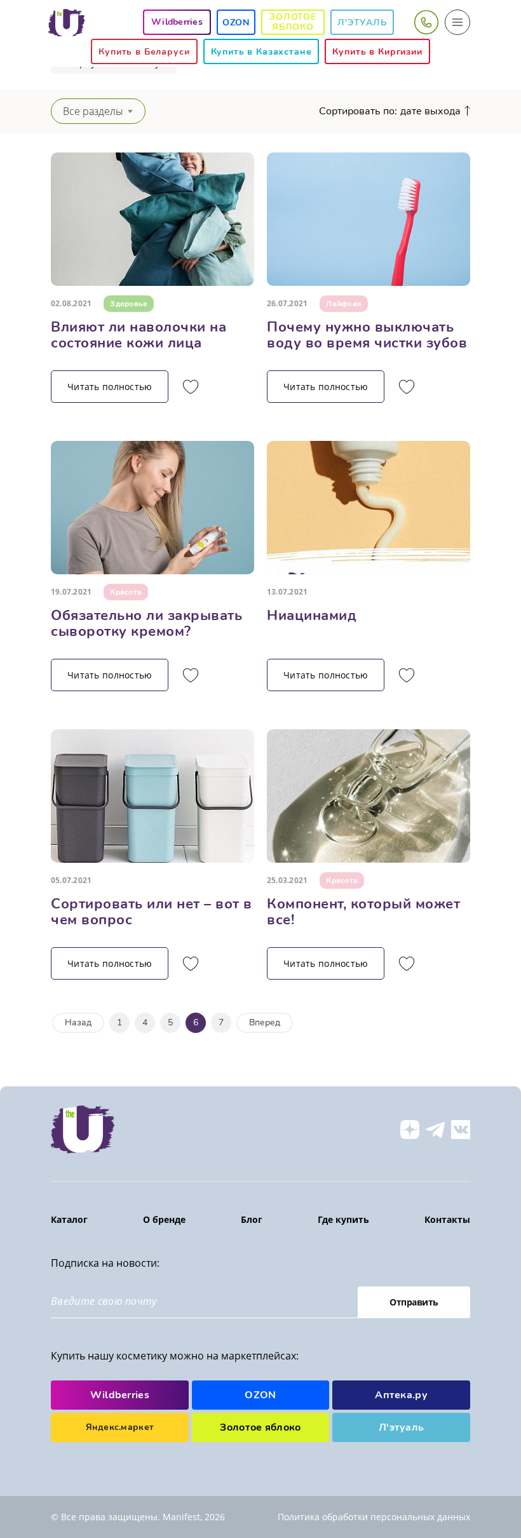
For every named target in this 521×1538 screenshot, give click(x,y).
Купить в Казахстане (261, 52)
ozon (236, 23)
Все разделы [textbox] (93, 111)
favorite (190, 387)
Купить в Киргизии (377, 52)
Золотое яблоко (292, 22)
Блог (251, 1219)
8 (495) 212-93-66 (425, 22)
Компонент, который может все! (363, 911)
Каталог (69, 1219)
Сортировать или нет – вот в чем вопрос (151, 911)
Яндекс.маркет (120, 1427)
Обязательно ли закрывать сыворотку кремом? (146, 623)
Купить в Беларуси (143, 52)
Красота (126, 592)
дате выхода (430, 111)
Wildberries (120, 1395)
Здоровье (128, 304)
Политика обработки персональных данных (374, 1517)
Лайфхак (344, 304)
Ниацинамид (311, 615)
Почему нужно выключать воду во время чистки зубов (367, 335)
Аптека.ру (401, 1395)
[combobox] (98, 111)
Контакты (447, 1219)
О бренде (164, 1219)
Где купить (343, 1219)
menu (457, 22)
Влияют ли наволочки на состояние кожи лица (138, 335)
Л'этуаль (362, 23)
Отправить (413, 1302)
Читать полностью (109, 387)
